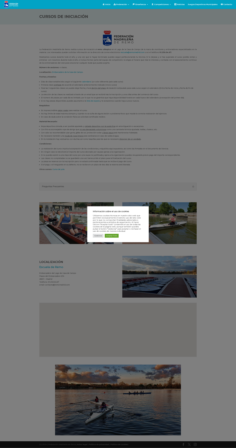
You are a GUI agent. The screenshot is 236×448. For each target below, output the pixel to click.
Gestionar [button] (98, 236)
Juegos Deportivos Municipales (202, 5)
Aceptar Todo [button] (111, 236)
